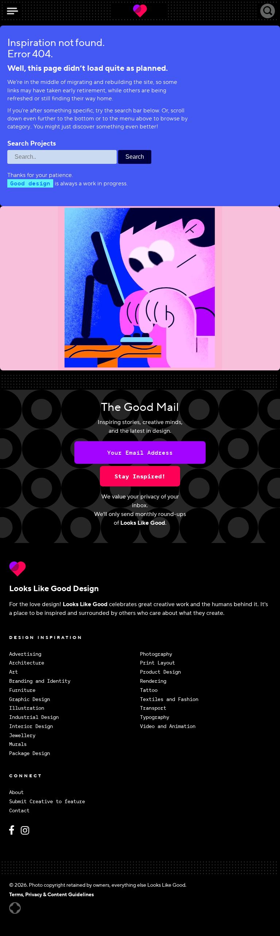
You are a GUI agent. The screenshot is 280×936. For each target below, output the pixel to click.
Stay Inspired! (140, 476)
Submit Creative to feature (47, 801)
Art (13, 672)
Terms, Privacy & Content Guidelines (51, 894)
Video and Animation (167, 726)
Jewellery (22, 735)
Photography (156, 654)
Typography (154, 717)
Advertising (25, 654)
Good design (30, 183)
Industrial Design (34, 717)
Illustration (26, 708)
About (16, 792)
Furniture (22, 690)
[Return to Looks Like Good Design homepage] (140, 569)
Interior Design (31, 726)
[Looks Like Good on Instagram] (27, 833)
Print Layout (157, 663)
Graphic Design (29, 699)
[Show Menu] (12, 11)
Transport (153, 708)
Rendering (153, 681)
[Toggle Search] (267, 11)
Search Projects (31, 143)
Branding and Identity (39, 681)
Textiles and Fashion (169, 699)
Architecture (26, 663)
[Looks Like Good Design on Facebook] (12, 833)
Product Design (160, 672)
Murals (18, 744)
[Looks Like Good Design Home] (140, 11)
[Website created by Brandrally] (15, 908)
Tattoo (149, 690)
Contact (19, 811)
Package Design (29, 753)
